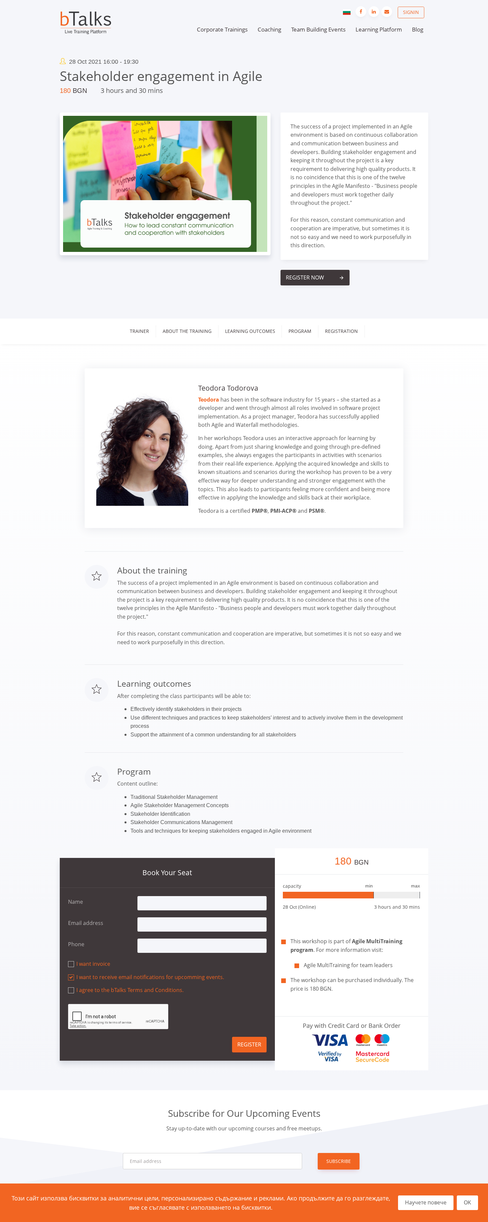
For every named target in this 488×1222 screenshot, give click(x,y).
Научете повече (426, 1202)
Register (249, 1044)
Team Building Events (318, 29)
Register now (315, 277)
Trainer (139, 331)
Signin (411, 12)
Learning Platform (379, 29)
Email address (85, 923)
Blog (417, 29)
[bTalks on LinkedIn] (373, 11)
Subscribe (338, 1161)
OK (467, 1202)
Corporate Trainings (222, 29)
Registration (341, 331)
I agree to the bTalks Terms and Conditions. (130, 990)
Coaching (269, 29)
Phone (76, 944)
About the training (187, 331)
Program (299, 331)
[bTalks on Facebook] (361, 11)
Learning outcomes (250, 331)
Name (75, 901)
